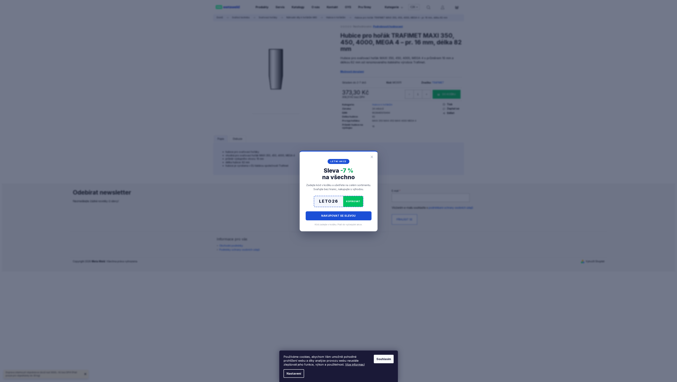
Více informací (355, 364)
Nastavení (294, 373)
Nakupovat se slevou (338, 215)
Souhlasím (383, 359)
